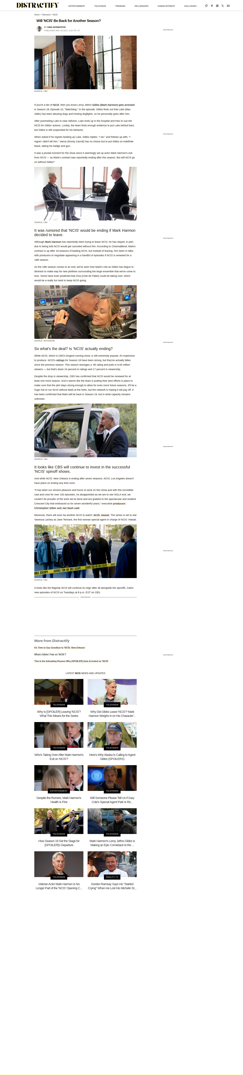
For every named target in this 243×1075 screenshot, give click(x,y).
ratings (60, 360)
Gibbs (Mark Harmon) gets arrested (113, 104)
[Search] (206, 5)
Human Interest (166, 6)
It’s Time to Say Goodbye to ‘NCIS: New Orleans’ (59, 647)
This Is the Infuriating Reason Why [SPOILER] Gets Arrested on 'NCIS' (71, 661)
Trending (120, 6)
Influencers (141, 6)
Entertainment (76, 6)
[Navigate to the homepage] (37, 5)
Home (37, 14)
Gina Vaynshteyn (56, 27)
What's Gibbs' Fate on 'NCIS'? (50, 654)
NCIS (55, 14)
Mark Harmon (53, 241)
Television (100, 6)
